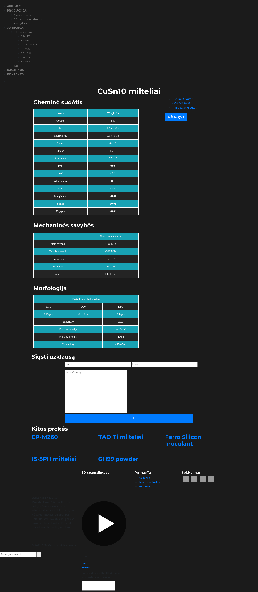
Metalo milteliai (22, 15)
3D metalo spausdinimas (28, 19)
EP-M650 (26, 61)
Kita (16, 65)
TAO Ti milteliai (120, 437)
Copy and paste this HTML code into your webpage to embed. (103, 575)
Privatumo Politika (149, 482)
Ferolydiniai (20, 23)
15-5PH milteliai (54, 459)
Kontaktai (16, 74)
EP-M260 (26, 48)
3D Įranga (15, 27)
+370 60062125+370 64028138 (182, 101)
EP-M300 (26, 53)
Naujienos (15, 70)
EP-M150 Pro (28, 40)
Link (84, 563)
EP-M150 (26, 36)
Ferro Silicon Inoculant (183, 440)
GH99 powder (118, 459)
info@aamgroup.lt (186, 108)
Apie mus (14, 6)
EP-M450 (26, 57)
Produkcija (16, 10)
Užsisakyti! (176, 117)
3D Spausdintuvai (24, 32)
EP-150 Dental (29, 44)
